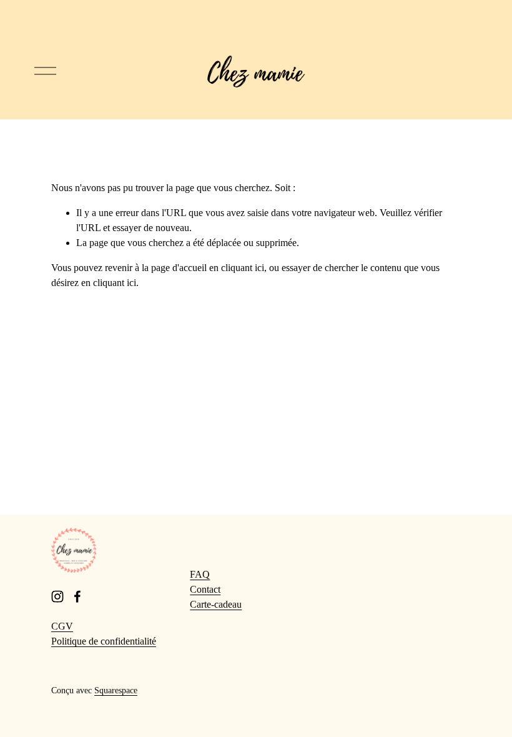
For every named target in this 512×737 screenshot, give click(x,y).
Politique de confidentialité (103, 641)
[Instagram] (57, 596)
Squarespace (115, 690)
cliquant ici (242, 267)
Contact (205, 589)
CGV (62, 626)
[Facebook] (77, 596)
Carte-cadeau (216, 604)
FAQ (200, 574)
